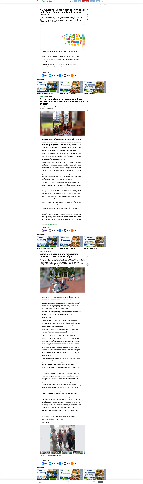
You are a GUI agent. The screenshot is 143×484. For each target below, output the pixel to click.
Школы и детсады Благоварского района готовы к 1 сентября (75, 4)
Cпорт (41, 7)
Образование (42, 251)
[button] (84, 438)
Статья (38, 4)
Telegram (92, 1)
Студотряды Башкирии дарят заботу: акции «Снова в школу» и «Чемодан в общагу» (59, 4)
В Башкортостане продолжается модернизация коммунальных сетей (93, 4)
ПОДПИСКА (85, 1)
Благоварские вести (45, 1)
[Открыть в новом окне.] (45, 75)
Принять (100, 481)
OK (79, 1)
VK (75, 1)
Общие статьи (43, 96)
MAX (98, 1)
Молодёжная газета (52, 224)
